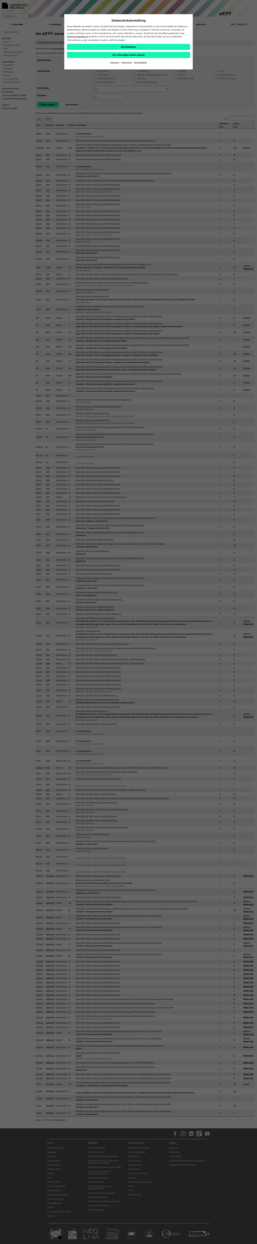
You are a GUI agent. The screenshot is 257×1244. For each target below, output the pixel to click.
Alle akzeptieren (128, 46)
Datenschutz (126, 62)
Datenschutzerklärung (77, 36)
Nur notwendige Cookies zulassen (128, 54)
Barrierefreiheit (140, 62)
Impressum (114, 62)
